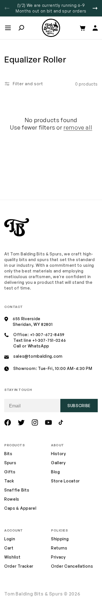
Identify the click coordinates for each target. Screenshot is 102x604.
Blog (55, 471)
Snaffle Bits (16, 490)
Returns (59, 547)
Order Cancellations (72, 566)
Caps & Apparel (20, 508)
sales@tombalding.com (38, 356)
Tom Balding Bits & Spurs (33, 594)
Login (9, 538)
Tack (9, 480)
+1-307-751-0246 (49, 340)
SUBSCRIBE (79, 405)
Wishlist (12, 557)
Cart (9, 547)
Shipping (60, 538)
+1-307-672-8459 (47, 334)
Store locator (65, 480)
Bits (8, 453)
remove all (77, 127)
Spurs (10, 462)
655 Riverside (27, 318)
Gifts (10, 471)
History (58, 453)
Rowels (11, 499)
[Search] (21, 28)
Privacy (58, 557)
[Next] (95, 8)
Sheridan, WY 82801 (33, 324)
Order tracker (18, 566)
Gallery (58, 462)
